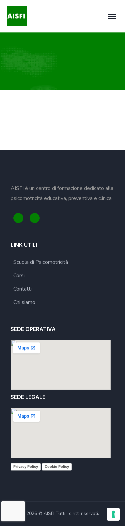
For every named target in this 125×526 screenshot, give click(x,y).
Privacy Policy (25, 466)
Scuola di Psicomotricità (40, 262)
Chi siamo (24, 302)
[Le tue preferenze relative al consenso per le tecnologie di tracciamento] (113, 514)
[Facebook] (18, 218)
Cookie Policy (57, 466)
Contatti (22, 289)
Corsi (19, 275)
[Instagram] (35, 218)
